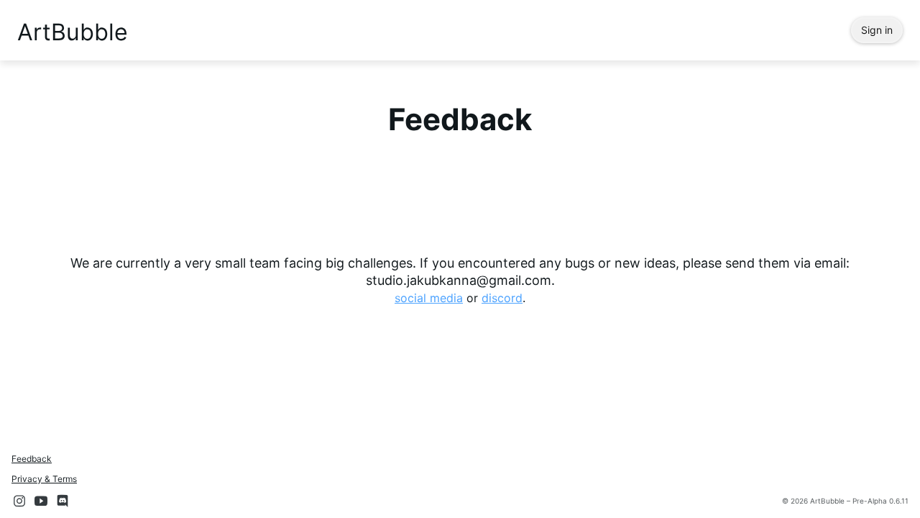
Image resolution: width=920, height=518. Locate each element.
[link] (429, 298)
